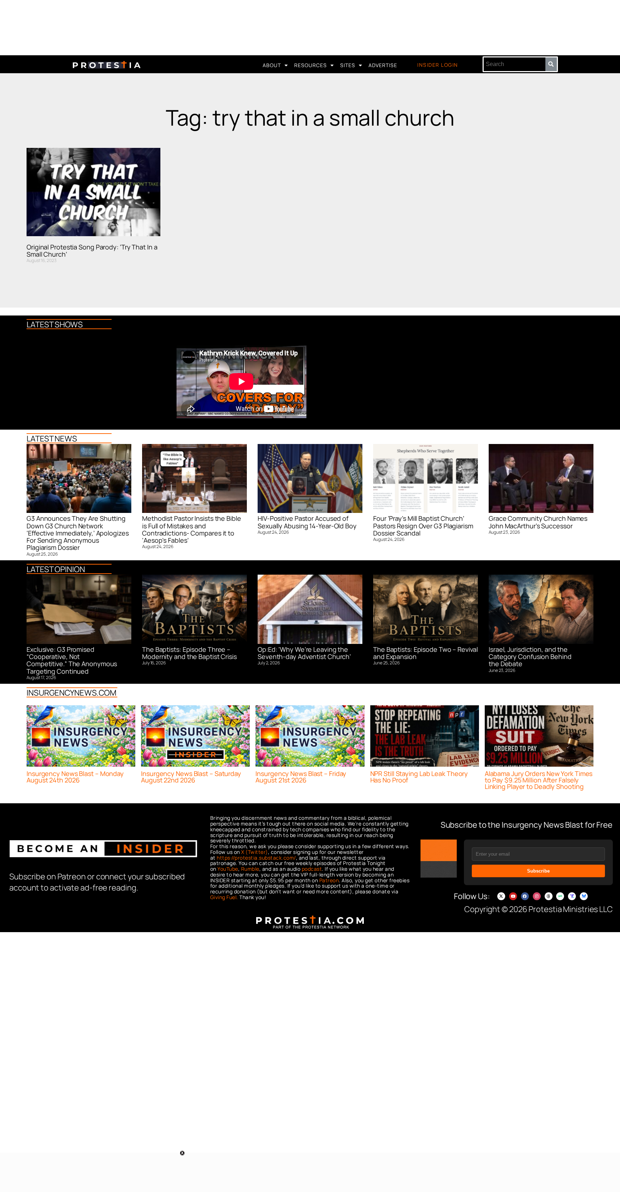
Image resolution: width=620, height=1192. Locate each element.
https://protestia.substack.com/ (256, 857)
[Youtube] (513, 896)
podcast (312, 868)
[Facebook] (525, 896)
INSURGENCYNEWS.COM (71, 692)
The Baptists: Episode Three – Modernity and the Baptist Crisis (189, 653)
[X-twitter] (501, 896)
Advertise (382, 65)
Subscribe (538, 871)
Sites (347, 65)
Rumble (250, 868)
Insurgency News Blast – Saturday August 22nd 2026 (191, 776)
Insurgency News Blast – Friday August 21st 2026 (300, 776)
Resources (310, 65)
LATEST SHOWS (55, 324)
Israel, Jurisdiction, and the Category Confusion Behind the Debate (530, 656)
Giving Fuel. (224, 897)
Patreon (329, 880)
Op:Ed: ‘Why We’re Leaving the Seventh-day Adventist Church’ (304, 653)
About (272, 65)
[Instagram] (537, 896)
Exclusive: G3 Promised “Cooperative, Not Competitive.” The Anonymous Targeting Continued (72, 660)
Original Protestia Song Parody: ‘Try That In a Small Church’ (92, 250)
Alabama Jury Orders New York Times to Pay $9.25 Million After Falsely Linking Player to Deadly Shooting (539, 780)
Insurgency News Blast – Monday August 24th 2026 (75, 776)
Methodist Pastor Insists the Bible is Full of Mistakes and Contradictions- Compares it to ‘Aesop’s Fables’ (191, 529)
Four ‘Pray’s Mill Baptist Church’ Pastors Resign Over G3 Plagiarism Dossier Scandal (423, 525)
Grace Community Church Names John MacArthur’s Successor (538, 522)
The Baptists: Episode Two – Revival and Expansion (425, 653)
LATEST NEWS (52, 438)
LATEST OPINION (56, 569)
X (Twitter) (254, 852)
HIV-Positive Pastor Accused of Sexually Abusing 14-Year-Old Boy (307, 522)
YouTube (227, 868)
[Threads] (549, 896)
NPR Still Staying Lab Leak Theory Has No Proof (419, 776)
